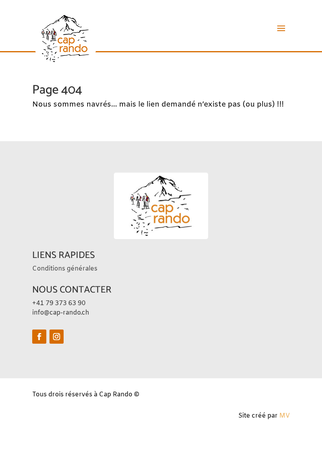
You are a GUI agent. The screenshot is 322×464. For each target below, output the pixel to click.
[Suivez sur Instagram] (56, 337)
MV (284, 416)
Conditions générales (64, 269)
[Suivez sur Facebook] (39, 337)
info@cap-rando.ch (60, 313)
